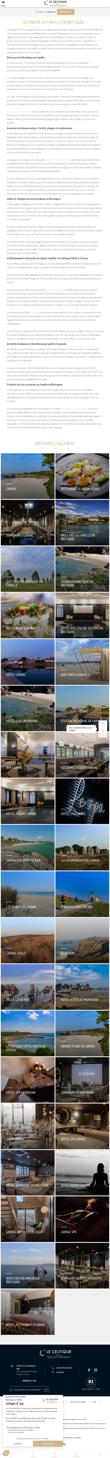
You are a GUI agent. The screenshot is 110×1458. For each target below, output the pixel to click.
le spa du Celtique (55, 289)
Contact (60, 1372)
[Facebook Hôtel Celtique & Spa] (89, 1370)
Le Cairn (34, 312)
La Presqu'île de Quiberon (20, 111)
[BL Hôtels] (91, 1383)
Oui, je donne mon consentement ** (28, 1390)
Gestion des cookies (78, 1402)
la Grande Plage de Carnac (57, 159)
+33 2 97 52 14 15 (64, 1368)
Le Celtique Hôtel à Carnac (74, 408)
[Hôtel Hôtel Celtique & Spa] (55, 2)
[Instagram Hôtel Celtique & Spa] (95, 1370)
